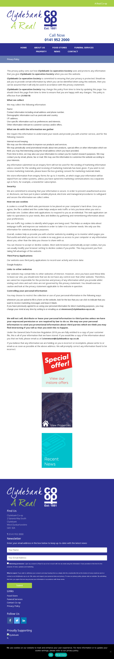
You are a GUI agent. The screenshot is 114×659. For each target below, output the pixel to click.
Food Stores (59, 47)
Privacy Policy (13, 606)
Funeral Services (84, 47)
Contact (73, 51)
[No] (110, 651)
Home (23, 47)
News (57, 51)
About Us (39, 47)
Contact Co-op (14, 602)
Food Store (12, 595)
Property (41, 51)
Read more (61, 655)
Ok (51, 655)
